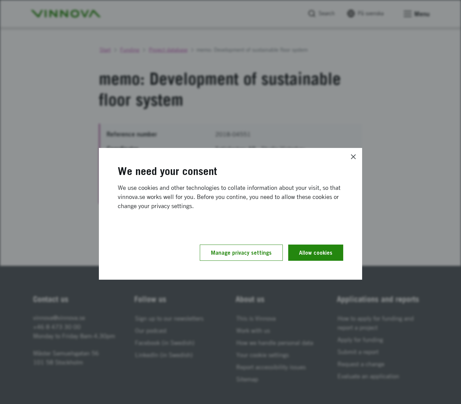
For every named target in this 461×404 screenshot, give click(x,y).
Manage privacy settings (241, 252)
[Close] (353, 156)
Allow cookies (315, 252)
